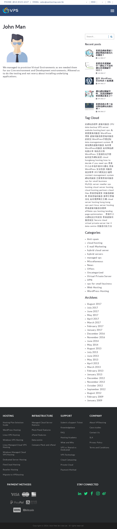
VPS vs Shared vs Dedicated (68, 449)
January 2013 (94, 374)
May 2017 (92, 315)
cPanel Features (39, 435)
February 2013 (95, 371)
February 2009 (95, 397)
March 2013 (94, 367)
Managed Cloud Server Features (42, 424)
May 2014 (92, 345)
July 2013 (92, 352)
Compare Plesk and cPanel (44, 445)
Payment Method (68, 470)
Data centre (37, 440)
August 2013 (94, 348)
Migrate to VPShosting (13, 475)
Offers (90, 269)
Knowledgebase (68, 428)
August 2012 (94, 393)
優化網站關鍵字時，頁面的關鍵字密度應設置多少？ (104, 93)
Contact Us (95, 433)
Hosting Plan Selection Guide (13, 424)
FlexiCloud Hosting (11, 465)
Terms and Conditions (99, 448)
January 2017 (94, 330)
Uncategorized (95, 272)
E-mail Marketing (96, 247)
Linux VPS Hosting (11, 435)
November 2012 (96, 382)
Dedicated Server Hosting (15, 460)
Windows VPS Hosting (13, 440)
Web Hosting (94, 287)
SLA (91, 438)
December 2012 (96, 378)
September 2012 (96, 389)
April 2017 (93, 319)
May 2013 (92, 360)
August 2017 (94, 304)
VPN (89, 280)
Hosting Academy (69, 438)
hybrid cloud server (98, 250)
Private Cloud (67, 465)
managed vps (94, 258)
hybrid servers (95, 254)
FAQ (62, 433)
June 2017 (93, 311)
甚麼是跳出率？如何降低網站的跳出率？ (104, 106)
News (90, 265)
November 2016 (96, 337)
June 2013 (93, 356)
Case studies (95, 428)
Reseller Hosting (10, 470)
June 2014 (93, 341)
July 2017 (92, 308)
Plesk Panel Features (41, 430)
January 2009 (94, 400)
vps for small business (99, 284)
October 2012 (95, 386)
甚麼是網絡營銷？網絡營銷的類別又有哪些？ (104, 53)
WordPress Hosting (98, 291)
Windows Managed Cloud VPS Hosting (14, 453)
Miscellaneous (95, 261)
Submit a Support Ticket (72, 423)
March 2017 (94, 322)
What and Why (67, 443)
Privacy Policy (96, 443)
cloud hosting (94, 243)
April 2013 (93, 363)
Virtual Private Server (99, 276)
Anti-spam (93, 239)
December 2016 (96, 334)
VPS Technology (68, 455)
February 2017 (95, 326)
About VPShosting (98, 423)
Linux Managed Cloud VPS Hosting (15, 446)
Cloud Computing (68, 460)
